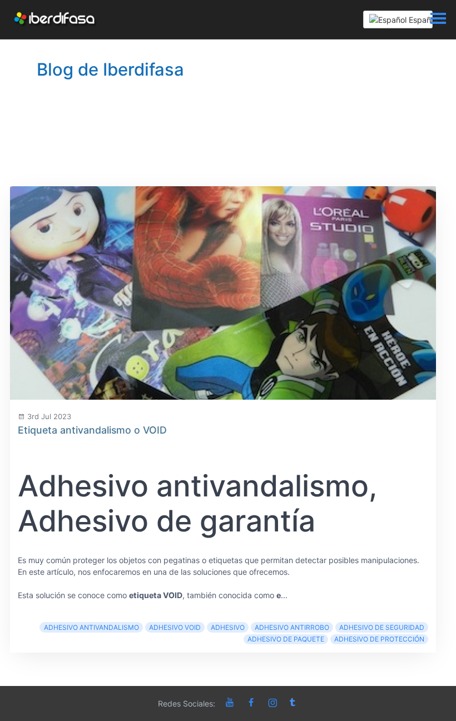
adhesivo (228, 627)
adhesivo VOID (175, 627)
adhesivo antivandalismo (91, 627)
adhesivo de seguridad (381, 627)
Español (420, 19)
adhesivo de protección (379, 639)
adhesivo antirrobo (292, 627)
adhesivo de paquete (285, 639)
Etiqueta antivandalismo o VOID (92, 430)
